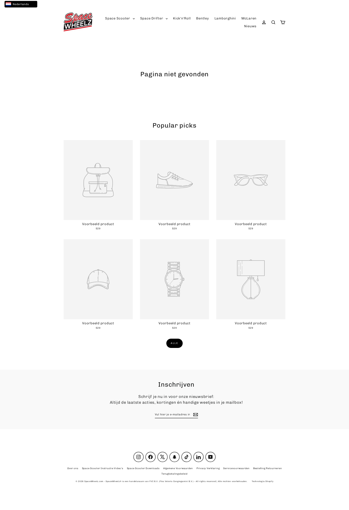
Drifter (152, 18)
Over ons (72, 468)
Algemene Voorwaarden (178, 468)
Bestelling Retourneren (267, 468)
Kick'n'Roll (182, 18)
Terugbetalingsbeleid (174, 473)
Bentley (202, 18)
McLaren (248, 18)
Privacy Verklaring (208, 468)
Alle (174, 343)
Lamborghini (225, 18)
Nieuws (250, 26)
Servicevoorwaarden (236, 468)
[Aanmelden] (195, 414)
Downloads (143, 468)
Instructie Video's (102, 468)
